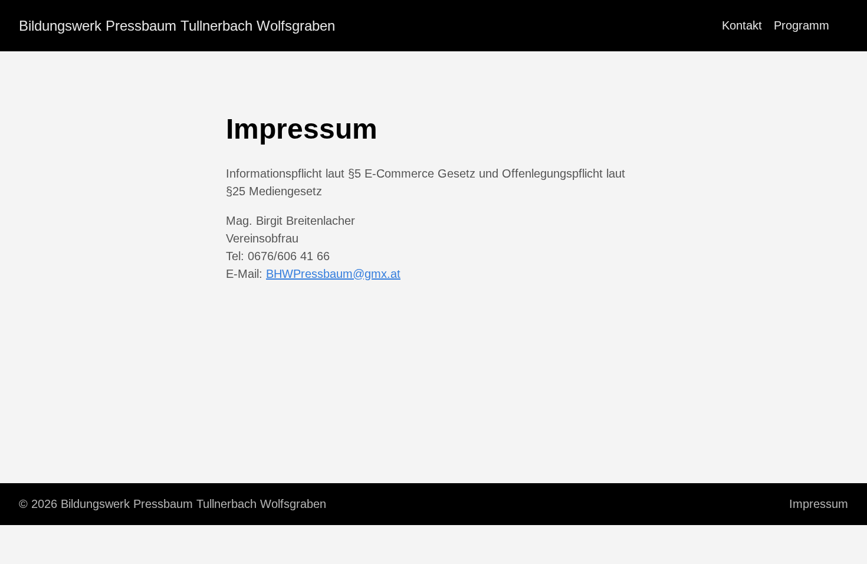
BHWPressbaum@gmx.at (333, 273)
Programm (801, 25)
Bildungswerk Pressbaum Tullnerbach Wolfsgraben (177, 26)
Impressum (818, 503)
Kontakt (742, 25)
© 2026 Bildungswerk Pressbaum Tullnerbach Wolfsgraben (172, 503)
